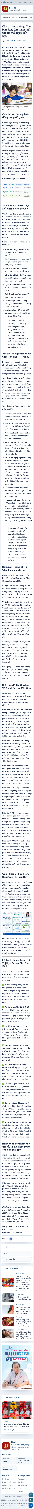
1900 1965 (6, 1461)
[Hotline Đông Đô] (31, 1500)
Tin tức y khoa (22, 17)
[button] (2, 1417)
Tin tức (13, 17)
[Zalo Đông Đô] (31, 1505)
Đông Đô (9, 1503)
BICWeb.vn (26, 1506)
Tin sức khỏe (9, 1259)
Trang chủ (5, 17)
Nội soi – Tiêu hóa (8, 1485)
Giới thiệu (21, 1482)
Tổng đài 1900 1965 (8, 2)
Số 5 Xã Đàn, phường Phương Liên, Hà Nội (15, 1500)
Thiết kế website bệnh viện (10, 1506)
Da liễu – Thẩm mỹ (8, 1488)
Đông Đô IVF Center (9, 1482)
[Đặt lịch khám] (17, 1367)
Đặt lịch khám (22, 1485)
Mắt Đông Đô (7, 1479)
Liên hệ (20, 1491)
